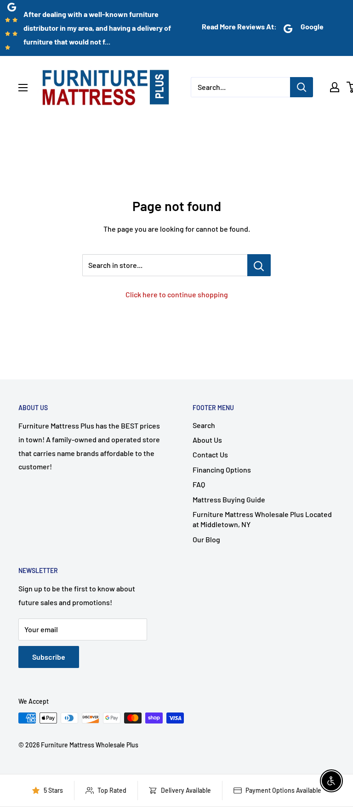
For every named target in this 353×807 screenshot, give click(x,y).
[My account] (334, 87)
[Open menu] (23, 87)
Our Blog (206, 539)
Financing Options (222, 469)
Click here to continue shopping (176, 294)
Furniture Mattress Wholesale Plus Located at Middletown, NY (262, 519)
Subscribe (48, 656)
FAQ (199, 484)
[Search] (301, 87)
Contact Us (210, 454)
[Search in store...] (259, 265)
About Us (207, 439)
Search (204, 425)
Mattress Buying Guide (229, 499)
